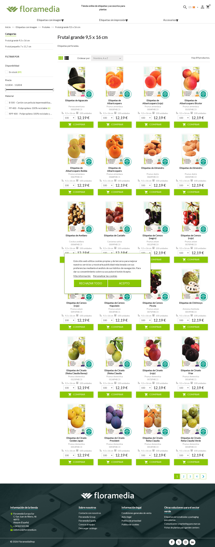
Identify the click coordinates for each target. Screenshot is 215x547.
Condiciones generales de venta (136, 513)
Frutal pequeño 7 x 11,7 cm (18, 46)
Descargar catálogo (88, 528)
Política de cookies (130, 524)
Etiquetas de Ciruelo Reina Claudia (153, 439)
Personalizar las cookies (105, 276)
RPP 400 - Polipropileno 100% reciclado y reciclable (31, 113)
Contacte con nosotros (90, 513)
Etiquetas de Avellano (76, 235)
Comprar (76, 124)
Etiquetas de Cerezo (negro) (153, 237)
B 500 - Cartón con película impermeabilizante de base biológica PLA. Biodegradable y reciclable (31, 102)
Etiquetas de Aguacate (76, 100)
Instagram (186, 542)
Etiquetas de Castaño (114, 235)
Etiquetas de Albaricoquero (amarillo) (114, 103)
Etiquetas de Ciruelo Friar (191, 372)
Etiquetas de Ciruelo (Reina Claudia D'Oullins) (114, 373)
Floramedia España (87, 520)
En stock (15, 72)
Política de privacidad (131, 520)
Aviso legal (126, 517)
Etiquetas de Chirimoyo (191, 302)
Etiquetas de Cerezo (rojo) (191, 237)
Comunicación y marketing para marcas (182, 524)
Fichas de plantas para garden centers (181, 527)
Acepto (124, 283)
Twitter (179, 542)
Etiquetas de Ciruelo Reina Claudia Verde (191, 439)
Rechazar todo (90, 283)
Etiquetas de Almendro (152, 167)
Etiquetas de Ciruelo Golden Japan (76, 439)
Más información (82, 276)
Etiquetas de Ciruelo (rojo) (153, 372)
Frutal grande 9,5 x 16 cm (17, 40)
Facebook (172, 542)
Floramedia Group (87, 517)
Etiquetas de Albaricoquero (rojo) (152, 102)
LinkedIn (192, 542)
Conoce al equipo (87, 524)
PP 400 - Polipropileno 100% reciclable (29, 108)
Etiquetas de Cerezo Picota (153, 304)
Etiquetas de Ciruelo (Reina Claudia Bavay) (76, 372)
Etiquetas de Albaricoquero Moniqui (114, 170)
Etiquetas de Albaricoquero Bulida (76, 169)
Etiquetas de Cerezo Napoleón (114, 304)
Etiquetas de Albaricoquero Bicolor (191, 102)
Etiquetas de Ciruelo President (114, 439)
